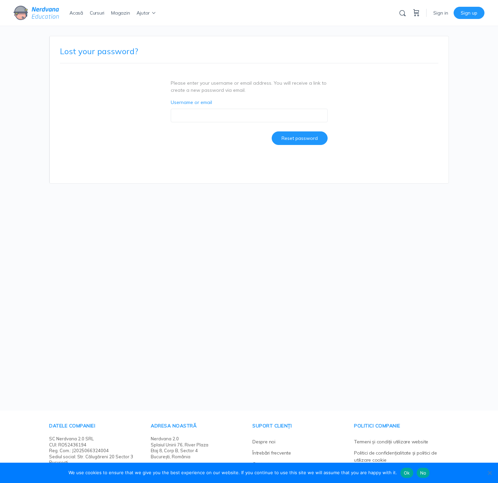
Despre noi (263, 442)
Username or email (191, 102)
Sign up (469, 13)
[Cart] (416, 13)
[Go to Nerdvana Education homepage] (36, 12)
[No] (489, 472)
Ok (407, 473)
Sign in (440, 13)
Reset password (300, 138)
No (423, 473)
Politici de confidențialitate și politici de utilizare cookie (395, 456)
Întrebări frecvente (271, 453)
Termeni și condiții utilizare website (391, 442)
